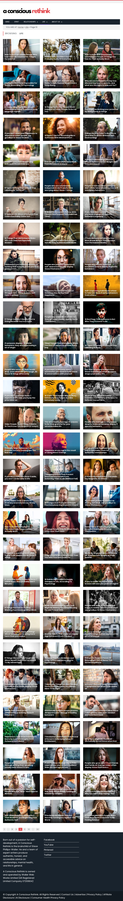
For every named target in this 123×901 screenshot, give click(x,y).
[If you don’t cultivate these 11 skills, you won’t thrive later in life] (21, 470)
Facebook (49, 839)
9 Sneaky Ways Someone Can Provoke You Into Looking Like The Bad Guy (20, 450)
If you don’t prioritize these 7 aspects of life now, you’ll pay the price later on (20, 397)
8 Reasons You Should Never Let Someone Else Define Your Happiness (59, 293)
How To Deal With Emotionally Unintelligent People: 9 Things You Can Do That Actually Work (100, 56)
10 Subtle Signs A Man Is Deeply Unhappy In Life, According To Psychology (59, 581)
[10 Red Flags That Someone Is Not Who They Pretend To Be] (101, 312)
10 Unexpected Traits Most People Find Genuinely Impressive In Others (61, 504)
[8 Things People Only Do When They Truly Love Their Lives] (61, 522)
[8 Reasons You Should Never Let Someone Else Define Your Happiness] (61, 286)
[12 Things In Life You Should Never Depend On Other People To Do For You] (61, 103)
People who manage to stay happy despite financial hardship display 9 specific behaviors (101, 424)
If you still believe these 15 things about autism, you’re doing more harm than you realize (20, 634)
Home (21, 27)
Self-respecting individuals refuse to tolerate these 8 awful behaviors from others (101, 293)
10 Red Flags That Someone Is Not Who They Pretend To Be (100, 320)
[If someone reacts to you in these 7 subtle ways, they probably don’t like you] (21, 575)
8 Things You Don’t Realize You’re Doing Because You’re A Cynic (20, 320)
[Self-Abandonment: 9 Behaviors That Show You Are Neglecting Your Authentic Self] (21, 811)
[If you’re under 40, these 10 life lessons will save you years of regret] (101, 575)
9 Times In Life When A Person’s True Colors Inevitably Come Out (21, 215)
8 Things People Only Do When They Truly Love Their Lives (61, 530)
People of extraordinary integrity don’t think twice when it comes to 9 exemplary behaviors (101, 188)
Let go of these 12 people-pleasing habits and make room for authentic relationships (100, 450)
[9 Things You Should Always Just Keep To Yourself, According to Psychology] (61, 654)
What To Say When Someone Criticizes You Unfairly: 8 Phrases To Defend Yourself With (101, 397)
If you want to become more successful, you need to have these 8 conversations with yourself (61, 371)
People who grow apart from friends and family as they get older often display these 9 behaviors (101, 765)
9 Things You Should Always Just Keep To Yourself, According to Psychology (59, 660)
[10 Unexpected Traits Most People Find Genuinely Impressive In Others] (61, 496)
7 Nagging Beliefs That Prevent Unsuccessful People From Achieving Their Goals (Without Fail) (61, 476)
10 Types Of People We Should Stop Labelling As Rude (101, 346)
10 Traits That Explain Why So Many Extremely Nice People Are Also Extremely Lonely (61, 397)
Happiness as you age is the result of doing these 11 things (60, 451)
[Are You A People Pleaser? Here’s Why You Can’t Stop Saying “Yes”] (101, 785)
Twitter (47, 854)
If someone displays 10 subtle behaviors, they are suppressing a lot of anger (20, 345)
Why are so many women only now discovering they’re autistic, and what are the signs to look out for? (100, 83)
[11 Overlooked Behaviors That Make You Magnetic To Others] (101, 470)
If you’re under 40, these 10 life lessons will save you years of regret (101, 582)
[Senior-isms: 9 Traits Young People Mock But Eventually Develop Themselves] (101, 522)
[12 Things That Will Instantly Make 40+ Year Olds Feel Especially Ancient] (21, 234)
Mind (7, 22)
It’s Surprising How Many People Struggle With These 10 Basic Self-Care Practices (20, 293)
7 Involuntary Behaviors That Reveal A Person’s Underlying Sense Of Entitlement (61, 739)
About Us (56, 22)
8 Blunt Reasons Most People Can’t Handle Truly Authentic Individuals (60, 241)
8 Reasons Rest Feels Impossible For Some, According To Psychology (21, 84)
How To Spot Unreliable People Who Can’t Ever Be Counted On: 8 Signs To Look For (21, 56)
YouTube (48, 844)
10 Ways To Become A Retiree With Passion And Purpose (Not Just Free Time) (61, 214)
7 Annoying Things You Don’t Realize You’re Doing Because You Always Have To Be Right (61, 686)
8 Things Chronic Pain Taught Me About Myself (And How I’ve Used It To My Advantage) (20, 660)
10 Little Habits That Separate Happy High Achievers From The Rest (61, 635)
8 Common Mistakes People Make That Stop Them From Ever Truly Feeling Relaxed (100, 817)
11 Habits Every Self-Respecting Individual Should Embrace (19, 163)
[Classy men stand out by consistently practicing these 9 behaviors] (21, 706)
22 (38, 829)
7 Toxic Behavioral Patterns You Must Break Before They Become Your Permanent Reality (100, 240)
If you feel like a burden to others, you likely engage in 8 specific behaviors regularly (100, 214)
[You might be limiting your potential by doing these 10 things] (101, 103)
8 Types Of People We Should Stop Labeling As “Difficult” (20, 189)
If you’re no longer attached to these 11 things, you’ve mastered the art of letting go (101, 634)
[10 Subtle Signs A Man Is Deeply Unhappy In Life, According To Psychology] (61, 575)
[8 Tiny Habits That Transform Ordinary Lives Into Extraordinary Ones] (21, 496)
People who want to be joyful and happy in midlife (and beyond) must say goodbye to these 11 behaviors (101, 607)
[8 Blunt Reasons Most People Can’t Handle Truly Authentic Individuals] (61, 234)
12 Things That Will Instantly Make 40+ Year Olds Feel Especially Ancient (20, 240)
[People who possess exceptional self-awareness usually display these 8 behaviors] (61, 260)
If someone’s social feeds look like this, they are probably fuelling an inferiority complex (60, 791)
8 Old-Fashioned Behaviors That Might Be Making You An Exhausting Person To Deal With (61, 607)
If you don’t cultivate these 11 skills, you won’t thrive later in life (21, 477)
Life (43, 22)
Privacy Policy (94, 894)
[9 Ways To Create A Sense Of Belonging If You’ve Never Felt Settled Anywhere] (101, 654)
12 (29, 829)
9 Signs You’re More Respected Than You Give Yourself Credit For (61, 556)
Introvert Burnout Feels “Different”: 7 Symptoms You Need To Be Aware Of (101, 686)
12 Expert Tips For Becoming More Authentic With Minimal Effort (60, 136)
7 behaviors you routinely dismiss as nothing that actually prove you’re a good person (21, 266)
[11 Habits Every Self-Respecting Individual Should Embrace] (21, 155)
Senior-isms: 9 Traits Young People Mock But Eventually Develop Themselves (101, 529)
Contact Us (67, 894)
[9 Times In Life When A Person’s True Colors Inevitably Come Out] (21, 208)
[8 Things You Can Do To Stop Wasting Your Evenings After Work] (21, 601)
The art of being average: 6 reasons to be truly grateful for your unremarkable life (61, 424)
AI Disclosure (22, 897)
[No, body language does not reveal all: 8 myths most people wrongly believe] (101, 549)
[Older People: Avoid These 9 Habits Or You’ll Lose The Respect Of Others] (21, 417)
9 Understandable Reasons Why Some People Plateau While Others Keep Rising (61, 83)
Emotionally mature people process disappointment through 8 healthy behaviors (61, 712)
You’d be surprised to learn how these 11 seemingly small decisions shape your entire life (100, 371)
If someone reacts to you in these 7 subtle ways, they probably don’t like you (21, 581)
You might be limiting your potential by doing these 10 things (101, 110)
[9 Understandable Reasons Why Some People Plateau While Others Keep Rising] (61, 76)
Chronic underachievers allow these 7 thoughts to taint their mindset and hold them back (101, 712)
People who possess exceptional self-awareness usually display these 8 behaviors (59, 266)
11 (24, 829)
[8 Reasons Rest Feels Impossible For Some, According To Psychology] (21, 76)
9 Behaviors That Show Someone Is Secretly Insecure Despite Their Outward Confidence (21, 739)
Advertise (80, 894)
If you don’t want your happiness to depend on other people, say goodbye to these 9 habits (21, 135)
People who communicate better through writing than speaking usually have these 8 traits (20, 765)
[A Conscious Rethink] (27, 11)
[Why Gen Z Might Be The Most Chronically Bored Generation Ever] (101, 732)
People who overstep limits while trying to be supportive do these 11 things (20, 555)
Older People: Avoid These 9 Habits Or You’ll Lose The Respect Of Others (21, 425)
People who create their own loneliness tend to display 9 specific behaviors (101, 266)
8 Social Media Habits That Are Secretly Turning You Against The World (60, 817)
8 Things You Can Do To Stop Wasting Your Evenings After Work (20, 609)
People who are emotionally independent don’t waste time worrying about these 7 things (59, 188)
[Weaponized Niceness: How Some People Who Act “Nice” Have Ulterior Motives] (21, 785)
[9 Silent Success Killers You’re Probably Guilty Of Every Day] (61, 50)
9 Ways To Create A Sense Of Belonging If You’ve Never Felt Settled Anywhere (98, 660)
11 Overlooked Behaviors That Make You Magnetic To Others (101, 477)
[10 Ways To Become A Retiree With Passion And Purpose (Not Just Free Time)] (61, 208)
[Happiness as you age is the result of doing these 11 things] (61, 444)
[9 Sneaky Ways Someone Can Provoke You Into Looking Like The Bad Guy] (21, 444)
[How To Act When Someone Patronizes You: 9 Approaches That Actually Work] (21, 522)
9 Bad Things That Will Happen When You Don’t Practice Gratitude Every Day (61, 345)
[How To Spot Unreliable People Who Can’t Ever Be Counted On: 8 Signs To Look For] (21, 50)
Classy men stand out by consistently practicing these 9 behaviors (19, 712)
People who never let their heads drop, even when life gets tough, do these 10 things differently (21, 371)
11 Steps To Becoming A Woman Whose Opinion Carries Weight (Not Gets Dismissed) (101, 161)
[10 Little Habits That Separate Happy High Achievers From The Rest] (61, 627)
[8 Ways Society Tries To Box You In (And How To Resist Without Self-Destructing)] (101, 129)
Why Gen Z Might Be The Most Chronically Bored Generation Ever (101, 740)
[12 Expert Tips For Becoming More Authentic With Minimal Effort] (61, 129)
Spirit (16, 22)
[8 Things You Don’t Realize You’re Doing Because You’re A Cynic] (21, 312)
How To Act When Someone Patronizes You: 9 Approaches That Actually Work (21, 529)
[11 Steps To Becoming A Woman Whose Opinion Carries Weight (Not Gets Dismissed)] (101, 155)
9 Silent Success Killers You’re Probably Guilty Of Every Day (58, 58)
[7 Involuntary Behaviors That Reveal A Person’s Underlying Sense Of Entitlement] (61, 732)
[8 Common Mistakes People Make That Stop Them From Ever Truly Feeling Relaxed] (101, 811)
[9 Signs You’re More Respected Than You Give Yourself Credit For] (61, 549)
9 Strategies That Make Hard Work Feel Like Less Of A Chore (60, 163)
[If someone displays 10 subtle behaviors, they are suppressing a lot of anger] (21, 339)
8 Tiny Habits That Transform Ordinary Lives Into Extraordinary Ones (20, 502)
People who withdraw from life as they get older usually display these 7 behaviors (61, 319)
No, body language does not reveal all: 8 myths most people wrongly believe (101, 555)
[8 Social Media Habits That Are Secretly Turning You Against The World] (61, 811)
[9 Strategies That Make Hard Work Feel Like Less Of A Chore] (61, 155)
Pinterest (48, 849)
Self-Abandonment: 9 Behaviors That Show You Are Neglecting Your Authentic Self (21, 817)
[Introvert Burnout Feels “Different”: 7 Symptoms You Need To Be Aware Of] (101, 680)
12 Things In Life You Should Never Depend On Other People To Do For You (61, 109)
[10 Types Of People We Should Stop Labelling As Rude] (101, 339)
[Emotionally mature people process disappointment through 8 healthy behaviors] (61, 706)
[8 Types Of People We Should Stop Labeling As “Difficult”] (21, 181)
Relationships (30, 22)
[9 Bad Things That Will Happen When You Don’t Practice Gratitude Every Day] (61, 339)
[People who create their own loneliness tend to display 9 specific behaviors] (101, 260)
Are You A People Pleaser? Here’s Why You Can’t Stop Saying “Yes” (100, 792)
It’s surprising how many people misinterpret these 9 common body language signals (21, 109)
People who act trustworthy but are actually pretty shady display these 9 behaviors (21, 686)
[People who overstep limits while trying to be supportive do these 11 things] (21, 549)
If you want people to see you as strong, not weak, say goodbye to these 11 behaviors (100, 502)
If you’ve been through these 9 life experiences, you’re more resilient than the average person (61, 765)
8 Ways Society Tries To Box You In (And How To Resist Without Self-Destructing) (100, 135)
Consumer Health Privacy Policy (48, 897)
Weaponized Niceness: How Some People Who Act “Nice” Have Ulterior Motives (21, 791)
